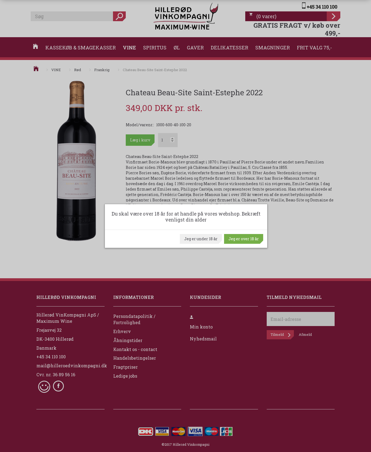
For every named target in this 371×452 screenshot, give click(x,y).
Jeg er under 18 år (201, 238)
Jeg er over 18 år (243, 238)
